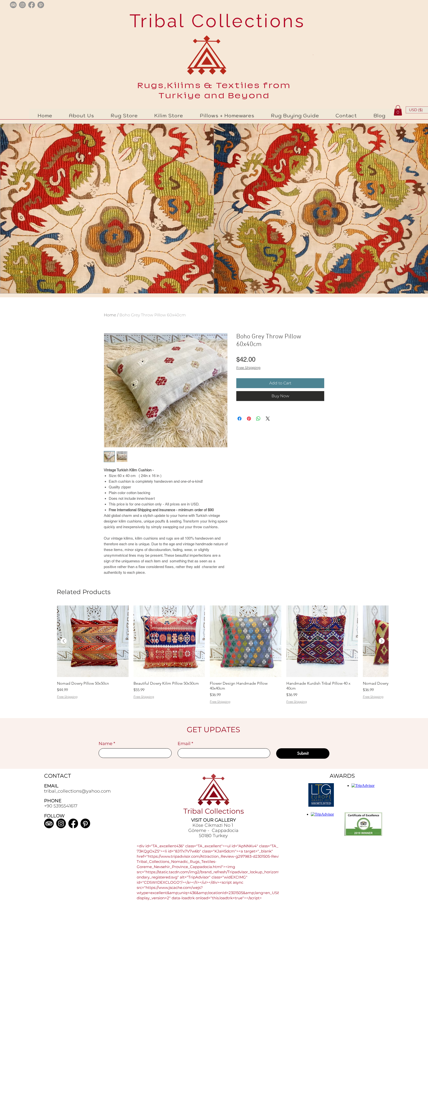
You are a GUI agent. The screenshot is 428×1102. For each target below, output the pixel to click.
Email (185, 743)
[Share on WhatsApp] (258, 419)
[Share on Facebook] (239, 419)
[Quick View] (93, 641)
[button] (124, 115)
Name (107, 743)
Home (110, 315)
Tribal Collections (214, 20)
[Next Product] (382, 641)
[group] (223, 661)
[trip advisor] (13, 4)
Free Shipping (248, 367)
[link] (398, 110)
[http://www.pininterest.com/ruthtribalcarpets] (40, 4)
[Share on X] (268, 419)
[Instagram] (61, 823)
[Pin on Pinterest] (249, 419)
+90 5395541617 (60, 806)
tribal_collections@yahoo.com (77, 791)
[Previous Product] (64, 641)
